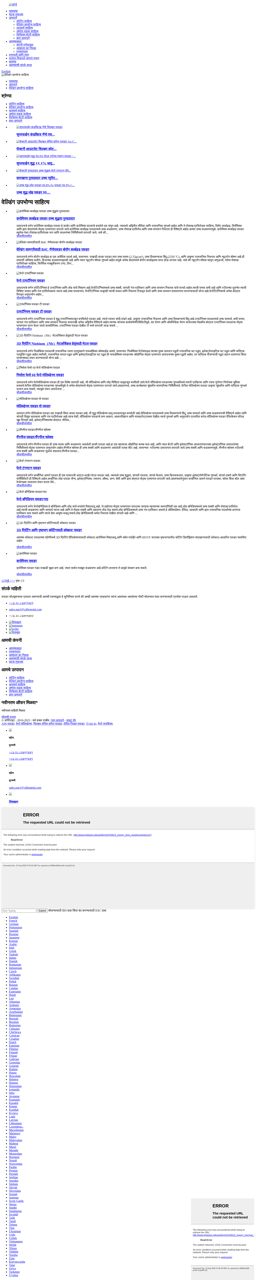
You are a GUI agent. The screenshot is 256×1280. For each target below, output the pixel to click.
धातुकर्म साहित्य (24, 27)
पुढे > (9, 580)
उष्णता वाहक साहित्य (27, 31)
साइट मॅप (71, 720)
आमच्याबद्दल (15, 41)
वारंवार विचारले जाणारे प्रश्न (24, 58)
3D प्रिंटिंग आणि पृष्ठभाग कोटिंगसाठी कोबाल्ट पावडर (49, 530)
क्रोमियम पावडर (26, 561)
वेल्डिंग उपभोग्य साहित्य (28, 24)
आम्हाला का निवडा (26, 48)
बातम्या (12, 61)
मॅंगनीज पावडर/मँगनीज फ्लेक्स (34, 437)
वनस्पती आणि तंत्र (19, 54)
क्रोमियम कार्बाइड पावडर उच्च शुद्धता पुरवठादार (45, 218)
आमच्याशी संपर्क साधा (20, 65)
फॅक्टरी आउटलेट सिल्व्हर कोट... (36, 149)
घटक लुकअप (16, 14)
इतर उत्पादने (23, 38)
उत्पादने (13, 17)
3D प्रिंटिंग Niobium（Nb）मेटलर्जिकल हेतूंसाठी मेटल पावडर (56, 344)
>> (13, 580)
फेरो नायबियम (105, 723)
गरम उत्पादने (57, 720)
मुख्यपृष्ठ (13, 11)
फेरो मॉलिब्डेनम (24, 723)
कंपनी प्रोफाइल (24, 44)
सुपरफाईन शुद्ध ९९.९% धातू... (35, 163)
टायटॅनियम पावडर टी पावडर (34, 311)
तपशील (28, 236)
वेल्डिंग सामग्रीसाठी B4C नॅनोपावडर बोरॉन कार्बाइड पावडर (52, 249)
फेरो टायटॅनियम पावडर (30, 281)
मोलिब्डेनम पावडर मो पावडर (33, 406)
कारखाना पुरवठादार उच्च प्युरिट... (37, 178)
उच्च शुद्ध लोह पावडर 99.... (33, 192)
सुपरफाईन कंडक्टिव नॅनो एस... (35, 134)
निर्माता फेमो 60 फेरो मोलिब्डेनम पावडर (40, 375)
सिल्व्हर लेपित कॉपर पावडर (47, 723)
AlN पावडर (7, 723)
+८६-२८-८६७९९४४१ (21, 603)
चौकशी (20, 236)
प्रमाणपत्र (22, 51)
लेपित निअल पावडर (74, 723)
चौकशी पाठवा (8, 717)
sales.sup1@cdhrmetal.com (25, 609)
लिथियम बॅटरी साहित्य (28, 34)
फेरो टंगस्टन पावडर (28, 468)
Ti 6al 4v (91, 723)
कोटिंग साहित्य (24, 21)
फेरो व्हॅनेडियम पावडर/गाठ (32, 499)
